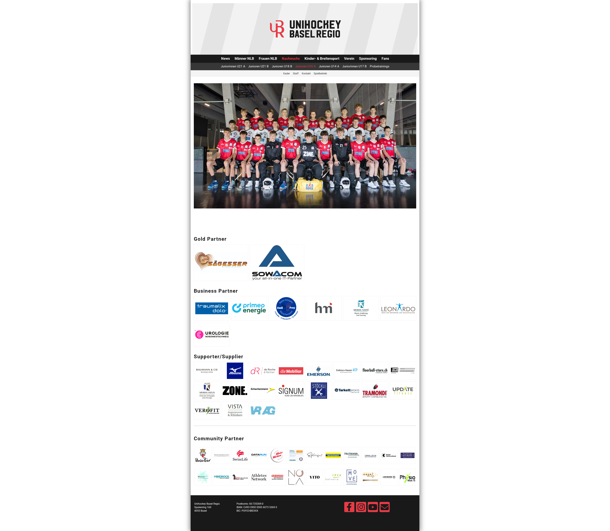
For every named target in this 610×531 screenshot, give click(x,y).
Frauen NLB (268, 59)
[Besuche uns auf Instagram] (361, 509)
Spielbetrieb (320, 73)
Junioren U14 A (329, 66)
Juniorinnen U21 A (233, 66)
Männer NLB (244, 59)
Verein (349, 59)
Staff (296, 73)
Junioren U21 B (258, 66)
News (225, 59)
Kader (286, 73)
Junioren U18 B (282, 66)
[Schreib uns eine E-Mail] (385, 509)
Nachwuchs (291, 59)
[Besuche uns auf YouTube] (373, 509)
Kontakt (306, 73)
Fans (385, 59)
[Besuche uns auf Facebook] (349, 509)
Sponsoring (368, 59)
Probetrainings (379, 66)
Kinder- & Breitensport (322, 59)
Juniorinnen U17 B (354, 66)
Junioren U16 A (305, 66)
